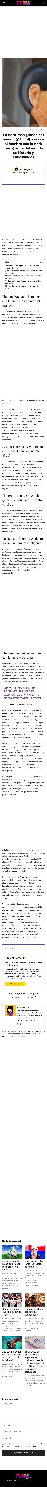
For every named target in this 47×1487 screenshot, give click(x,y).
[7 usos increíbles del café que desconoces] (35, 1300)
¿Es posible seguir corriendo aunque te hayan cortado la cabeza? (12, 1356)
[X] (22, 178)
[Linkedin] (21, 1023)
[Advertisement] (23, 31)
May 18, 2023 (31, 704)
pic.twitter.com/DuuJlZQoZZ (23, 698)
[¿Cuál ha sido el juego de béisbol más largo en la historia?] (12, 1251)
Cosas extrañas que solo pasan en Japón (12, 1312)
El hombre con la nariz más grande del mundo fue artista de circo (23, 277)
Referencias (9, 948)
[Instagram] (18, 1023)
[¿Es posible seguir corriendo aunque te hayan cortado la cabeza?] (12, 1342)
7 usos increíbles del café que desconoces (34, 1312)
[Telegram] (32, 178)
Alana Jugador (26, 169)
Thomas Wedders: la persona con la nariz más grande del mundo (22, 267)
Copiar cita (14, 984)
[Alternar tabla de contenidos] (39, 262)
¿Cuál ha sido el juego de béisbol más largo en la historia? (11, 1265)
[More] (37, 178)
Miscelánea (12, 1031)
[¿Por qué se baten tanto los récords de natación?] (35, 1251)
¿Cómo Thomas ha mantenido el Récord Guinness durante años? (23, 272)
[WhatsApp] (27, 178)
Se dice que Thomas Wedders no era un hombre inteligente (23, 282)
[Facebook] (16, 178)
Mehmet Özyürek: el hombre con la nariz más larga (22, 287)
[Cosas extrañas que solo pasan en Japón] (12, 1300)
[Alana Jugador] (16, 169)
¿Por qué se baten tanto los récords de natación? (34, 1264)
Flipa (4, 1031)
